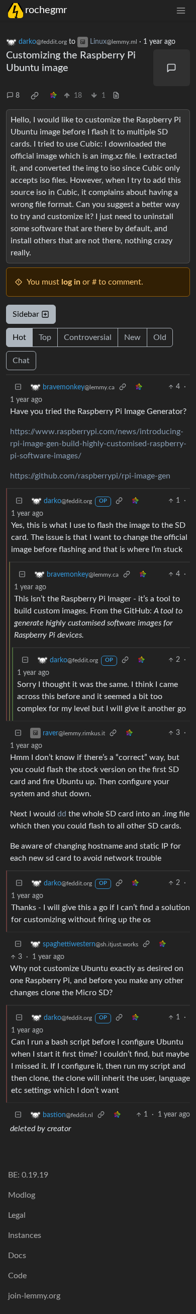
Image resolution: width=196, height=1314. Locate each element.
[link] (34, 95)
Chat (21, 361)
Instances (24, 1235)
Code (17, 1276)
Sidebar (26, 314)
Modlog (21, 1195)
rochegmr (46, 10)
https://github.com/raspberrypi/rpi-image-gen (90, 476)
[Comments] (171, 68)
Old (159, 337)
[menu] (181, 10)
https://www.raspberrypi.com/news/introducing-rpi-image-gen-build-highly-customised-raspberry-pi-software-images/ (98, 444)
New (132, 337)
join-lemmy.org (34, 1296)
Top (45, 337)
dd (61, 814)
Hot (19, 337)
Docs (17, 1256)
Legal (17, 1215)
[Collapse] (18, 387)
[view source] (116, 96)
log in (70, 282)
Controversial (88, 337)
